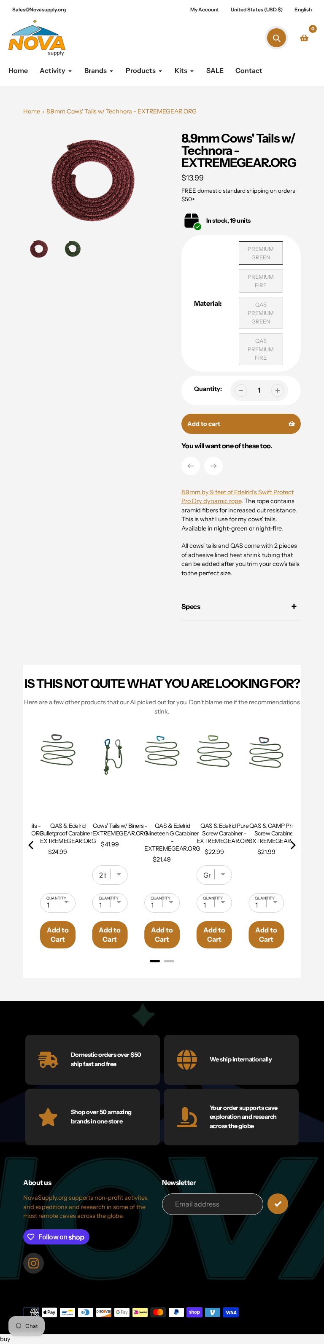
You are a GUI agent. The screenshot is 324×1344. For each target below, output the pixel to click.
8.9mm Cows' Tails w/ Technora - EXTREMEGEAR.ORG (121, 111)
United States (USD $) (257, 9)
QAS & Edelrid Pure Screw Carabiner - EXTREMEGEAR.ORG (225, 833)
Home (31, 111)
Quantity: (208, 389)
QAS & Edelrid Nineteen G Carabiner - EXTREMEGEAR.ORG (172, 837)
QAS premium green (261, 313)
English (303, 9)
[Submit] (277, 1203)
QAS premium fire (261, 349)
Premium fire (261, 280)
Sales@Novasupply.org (39, 9)
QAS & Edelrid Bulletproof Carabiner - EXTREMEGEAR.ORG (68, 833)
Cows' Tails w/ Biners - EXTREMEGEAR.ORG (120, 829)
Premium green (261, 253)
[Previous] (190, 466)
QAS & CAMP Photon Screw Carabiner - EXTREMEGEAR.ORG (276, 833)
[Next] (213, 466)
